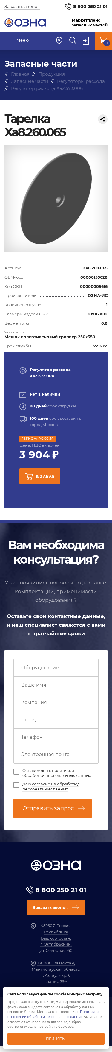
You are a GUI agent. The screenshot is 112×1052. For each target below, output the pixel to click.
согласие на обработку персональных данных (50, 786)
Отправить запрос (48, 808)
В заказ (45, 476)
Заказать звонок (22, 6)
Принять (55, 1039)
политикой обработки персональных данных (56, 773)
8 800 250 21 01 (90, 6)
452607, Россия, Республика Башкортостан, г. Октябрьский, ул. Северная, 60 (56, 938)
